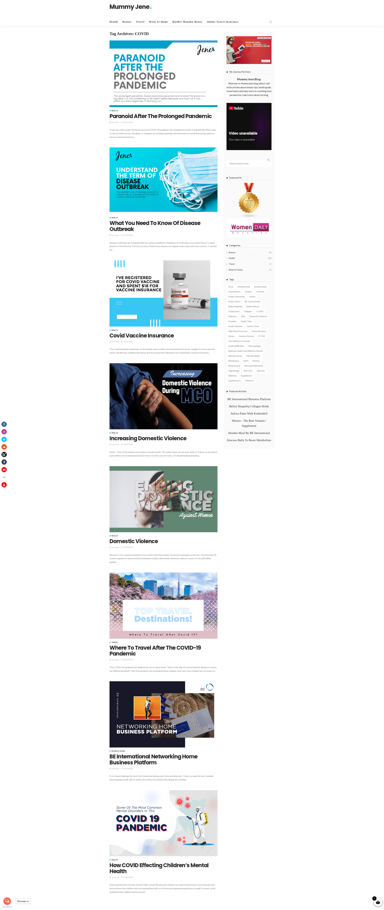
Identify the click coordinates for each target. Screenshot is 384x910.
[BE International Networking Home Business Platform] (164, 714)
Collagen (248, 311)
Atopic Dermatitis (236, 296)
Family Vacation (235, 326)
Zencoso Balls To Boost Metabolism (249, 440)
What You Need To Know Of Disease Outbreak (155, 226)
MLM (246, 361)
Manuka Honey (235, 356)
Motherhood (234, 365)
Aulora (252, 296)
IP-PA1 (261, 336)
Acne (230, 286)
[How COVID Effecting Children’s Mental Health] (164, 823)
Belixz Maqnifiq (235, 306)
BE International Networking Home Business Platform (154, 759)
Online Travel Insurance (223, 22)
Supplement (246, 375)
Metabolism (233, 361)
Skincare (261, 370)
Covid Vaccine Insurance (142, 335)
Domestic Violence (134, 541)
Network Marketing (253, 365)
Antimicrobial (260, 286)
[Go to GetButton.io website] (7, 907)
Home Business (259, 331)
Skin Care (248, 370)
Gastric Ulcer (253, 326)
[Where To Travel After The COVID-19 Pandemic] (164, 606)
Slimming (232, 375)
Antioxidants (234, 291)
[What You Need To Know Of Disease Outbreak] (164, 180)
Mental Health (253, 356)
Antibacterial (244, 286)
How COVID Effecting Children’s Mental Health (159, 868)
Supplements (234, 380)
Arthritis (260, 291)
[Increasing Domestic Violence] (164, 396)
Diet (243, 316)
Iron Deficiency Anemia (239, 341)
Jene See (115, 122)
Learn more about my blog (255, 95)
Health (114, 22)
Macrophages (255, 346)
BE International (252, 301)
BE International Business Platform (249, 399)
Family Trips (246, 321)
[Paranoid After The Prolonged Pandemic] (164, 73)
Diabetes (232, 316)
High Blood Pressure (238, 331)
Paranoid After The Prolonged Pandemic (161, 116)
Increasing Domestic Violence (148, 438)
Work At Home (158, 22)
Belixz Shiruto (253, 306)
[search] (270, 22)
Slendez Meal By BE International (249, 433)
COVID (259, 311)
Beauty (127, 22)
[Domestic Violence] (164, 499)
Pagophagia (233, 370)
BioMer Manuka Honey (187, 22)
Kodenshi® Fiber (236, 346)
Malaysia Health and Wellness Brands (245, 351)
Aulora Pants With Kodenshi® (249, 413)
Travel (140, 22)
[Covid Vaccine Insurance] (164, 293)
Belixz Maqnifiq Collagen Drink (249, 406)
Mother (256, 361)
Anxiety (248, 291)
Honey (231, 336)
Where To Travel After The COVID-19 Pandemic (155, 651)
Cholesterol (233, 311)
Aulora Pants (234, 301)
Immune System (246, 336)
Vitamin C (249, 380)
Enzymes (232, 321)
